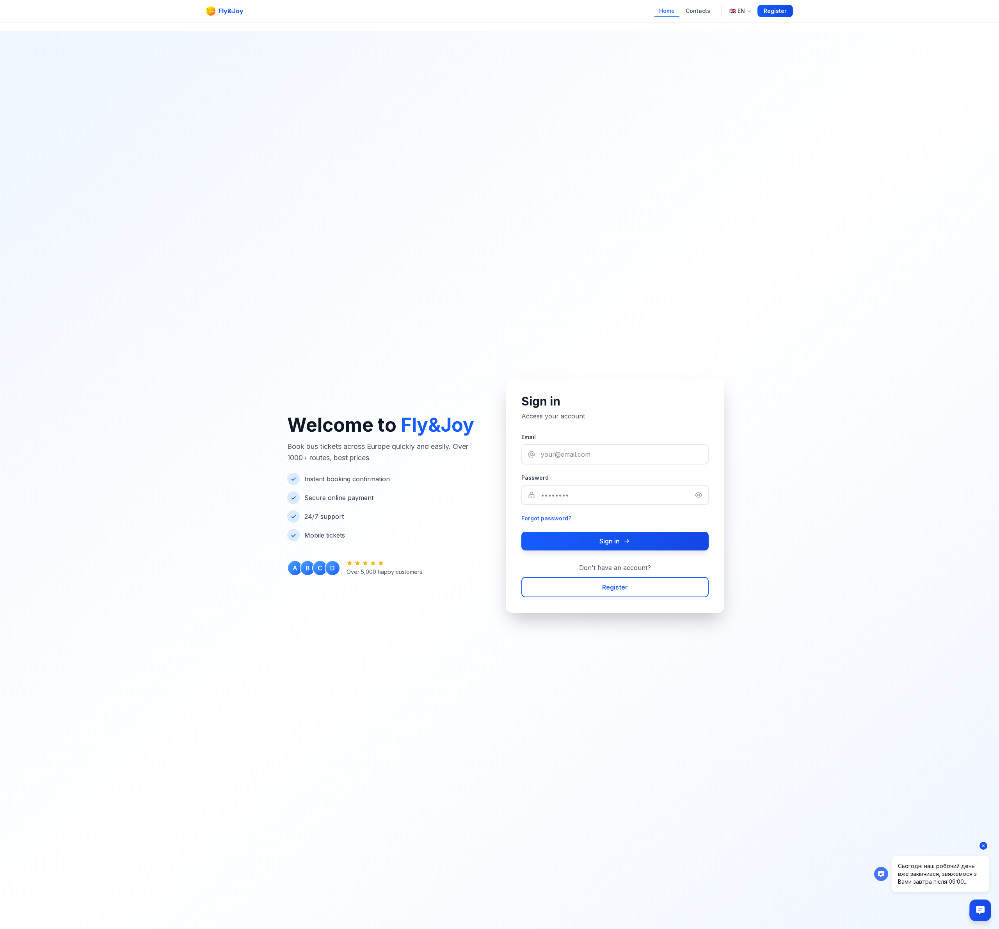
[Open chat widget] (980, 910)
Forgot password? (546, 518)
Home (667, 10)
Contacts (698, 10)
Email (528, 437)
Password (535, 477)
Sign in (609, 541)
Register (775, 10)
